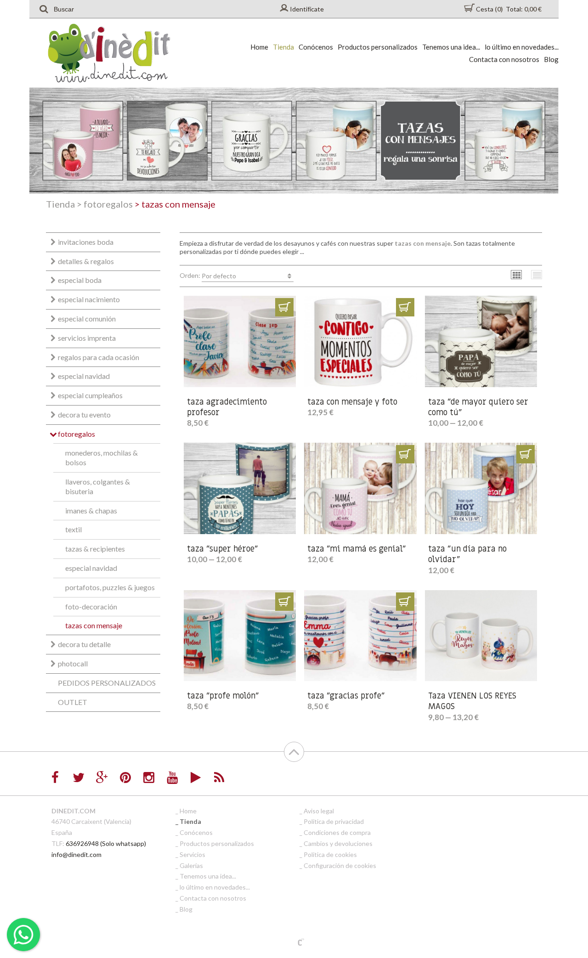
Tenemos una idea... (451, 47)
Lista (536, 274)
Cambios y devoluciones (338, 843)
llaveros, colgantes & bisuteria (97, 486)
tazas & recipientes (95, 548)
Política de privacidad (334, 821)
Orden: (208, 275)
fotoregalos (105, 203)
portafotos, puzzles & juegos (110, 587)
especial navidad (91, 568)
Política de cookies (330, 854)
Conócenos (316, 47)
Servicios (192, 854)
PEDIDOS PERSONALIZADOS (107, 682)
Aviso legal (319, 811)
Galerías (191, 865)
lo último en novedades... (522, 47)
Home (259, 47)
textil (73, 529)
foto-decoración (91, 606)
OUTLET (72, 702)
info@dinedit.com (76, 854)
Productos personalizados (378, 47)
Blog (551, 59)
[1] (284, 307)
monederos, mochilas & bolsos (101, 457)
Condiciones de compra (337, 832)
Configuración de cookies (340, 865)
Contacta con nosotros (504, 59)
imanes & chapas (91, 510)
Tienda (283, 47)
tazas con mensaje (93, 625)
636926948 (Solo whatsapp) (106, 843)
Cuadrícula (516, 274)
